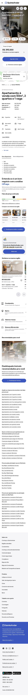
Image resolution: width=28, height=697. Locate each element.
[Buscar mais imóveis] (2, 8)
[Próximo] (24, 294)
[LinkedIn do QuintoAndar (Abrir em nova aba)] (13, 648)
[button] (14, 304)
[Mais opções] (25, 8)
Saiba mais (14, 251)
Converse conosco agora (15, 64)
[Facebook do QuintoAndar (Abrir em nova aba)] (3, 648)
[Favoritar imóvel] (21, 8)
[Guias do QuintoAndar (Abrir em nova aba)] (10, 648)
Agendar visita (14, 59)
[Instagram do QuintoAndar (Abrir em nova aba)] (6, 648)
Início (3, 84)
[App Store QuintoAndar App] (17, 673)
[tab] (6, 156)
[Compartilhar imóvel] (17, 8)
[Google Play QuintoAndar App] (7, 673)
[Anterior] (18, 294)
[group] (12, 275)
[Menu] (2, 2)
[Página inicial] (12, 3)
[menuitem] (4, 85)
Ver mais (6, 150)
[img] (12, 267)
